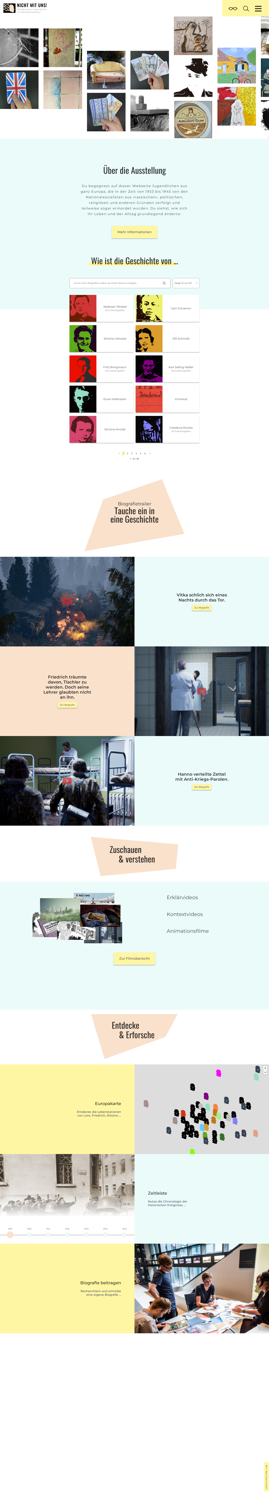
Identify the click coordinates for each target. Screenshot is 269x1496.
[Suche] (245, 8)
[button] (120, 454)
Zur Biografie (201, 607)
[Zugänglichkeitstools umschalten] (233, 8)
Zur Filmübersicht (134, 958)
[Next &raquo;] (149, 453)
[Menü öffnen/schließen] (258, 8)
